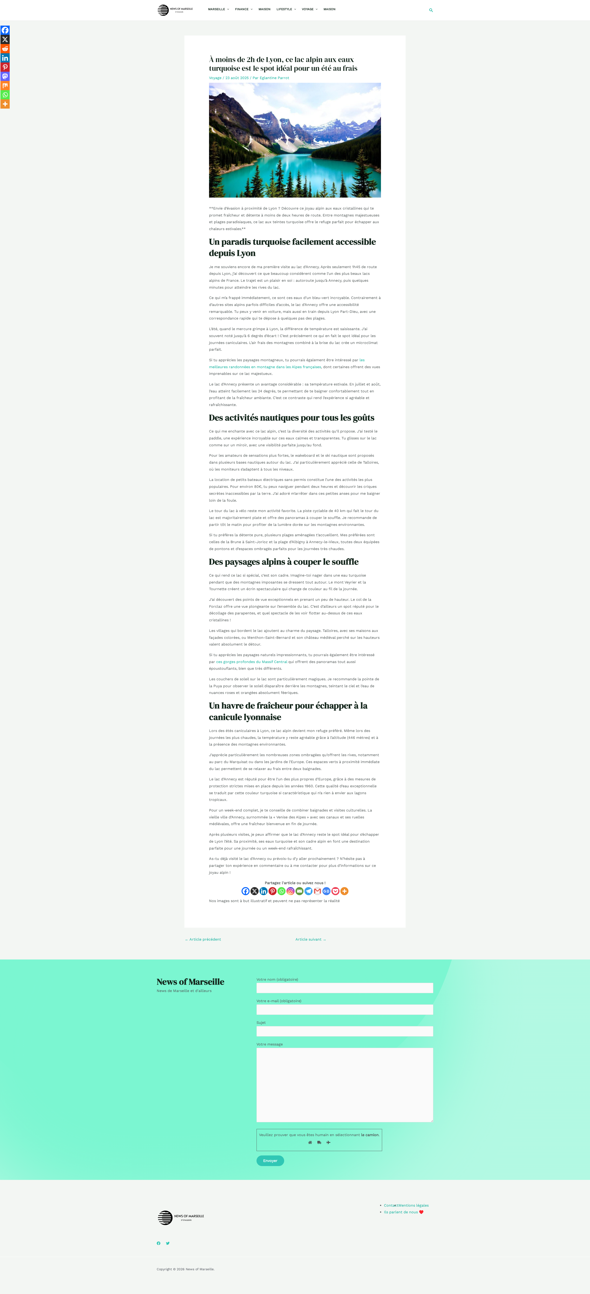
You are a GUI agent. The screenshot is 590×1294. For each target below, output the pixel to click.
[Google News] (326, 891)
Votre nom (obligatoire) (277, 979)
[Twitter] (168, 1243)
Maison (265, 9)
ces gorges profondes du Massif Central (251, 662)
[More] (344, 891)
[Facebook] (246, 891)
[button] (227, 9)
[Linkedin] (264, 891)
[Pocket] (335, 891)
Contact (391, 1205)
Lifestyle (284, 9)
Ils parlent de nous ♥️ (404, 1212)
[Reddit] (5, 48)
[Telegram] (308, 891)
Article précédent (203, 939)
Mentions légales (413, 1205)
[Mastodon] (5, 76)
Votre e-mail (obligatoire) (279, 1001)
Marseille (216, 9)
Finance (241, 9)
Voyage (307, 9)
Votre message (270, 1044)
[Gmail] (317, 891)
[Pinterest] (272, 891)
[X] (255, 891)
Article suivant (310, 939)
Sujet (261, 1022)
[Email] (299, 891)
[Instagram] (290, 891)
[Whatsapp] (281, 891)
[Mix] (5, 85)
